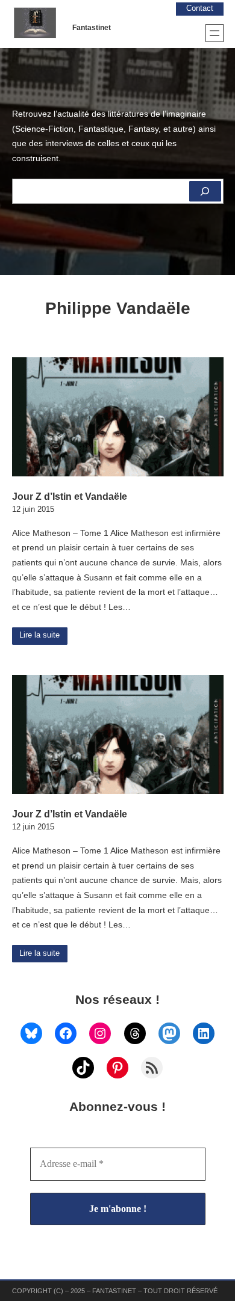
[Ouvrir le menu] (214, 33)
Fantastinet (91, 27)
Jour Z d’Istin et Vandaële (69, 496)
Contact (199, 8)
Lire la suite (39, 635)
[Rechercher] (205, 191)
